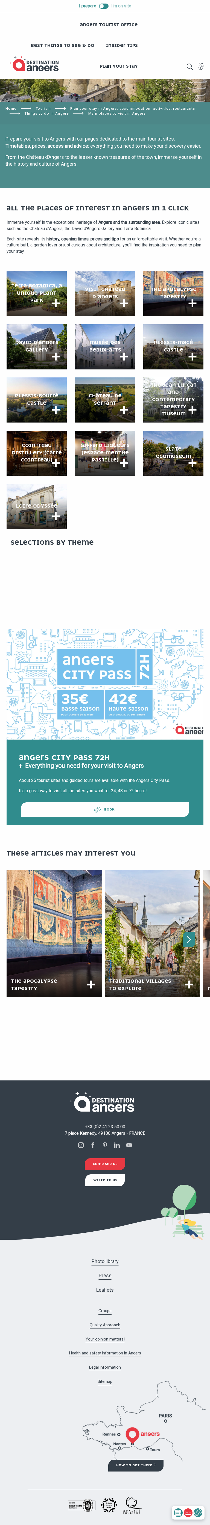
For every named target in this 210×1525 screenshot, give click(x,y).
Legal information (105, 1367)
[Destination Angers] (36, 63)
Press (105, 1275)
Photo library (105, 1261)
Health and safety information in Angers (105, 1353)
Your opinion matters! (105, 1339)
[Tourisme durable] (201, 69)
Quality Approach (105, 1325)
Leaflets (105, 1290)
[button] (190, 67)
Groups (105, 1310)
